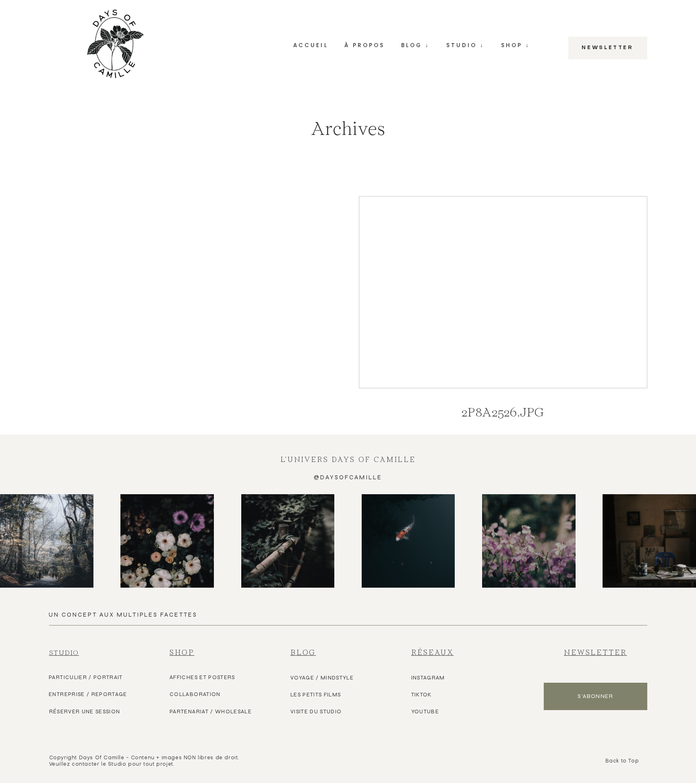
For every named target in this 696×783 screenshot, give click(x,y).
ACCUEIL (310, 45)
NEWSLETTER (607, 48)
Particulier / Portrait (86, 677)
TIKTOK (421, 695)
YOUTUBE (425, 711)
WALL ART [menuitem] (515, 93)
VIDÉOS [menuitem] (415, 114)
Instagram (428, 678)
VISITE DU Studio (316, 711)
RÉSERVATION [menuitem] (465, 114)
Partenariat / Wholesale (211, 711)
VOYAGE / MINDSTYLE (322, 678)
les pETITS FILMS (315, 695)
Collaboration (195, 694)
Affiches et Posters (202, 677)
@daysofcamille (348, 477)
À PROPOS (364, 45)
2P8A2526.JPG (503, 315)
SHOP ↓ (515, 45)
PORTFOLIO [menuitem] (465, 93)
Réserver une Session (84, 711)
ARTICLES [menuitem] (415, 93)
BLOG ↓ (415, 45)
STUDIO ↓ (465, 45)
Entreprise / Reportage (88, 694)
